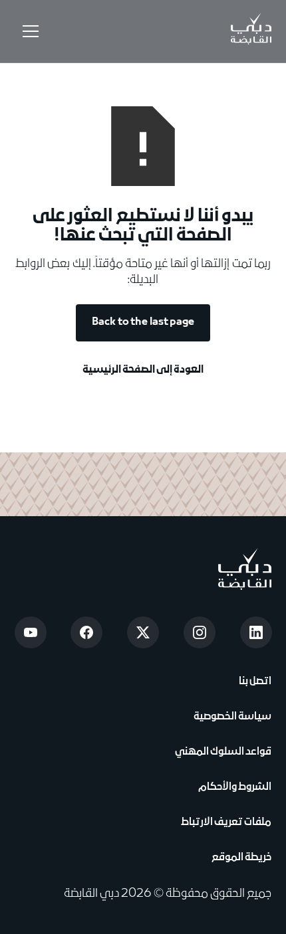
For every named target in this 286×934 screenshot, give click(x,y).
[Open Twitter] (143, 632)
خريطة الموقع (241, 857)
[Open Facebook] (86, 632)
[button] (28, 31)
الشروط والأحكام (233, 787)
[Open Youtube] (31, 632)
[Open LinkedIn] (256, 632)
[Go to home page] (245, 569)
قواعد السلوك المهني (223, 752)
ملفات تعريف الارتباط (226, 822)
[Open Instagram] (199, 632)
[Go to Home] (251, 31)
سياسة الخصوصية (231, 716)
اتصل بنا (253, 681)
